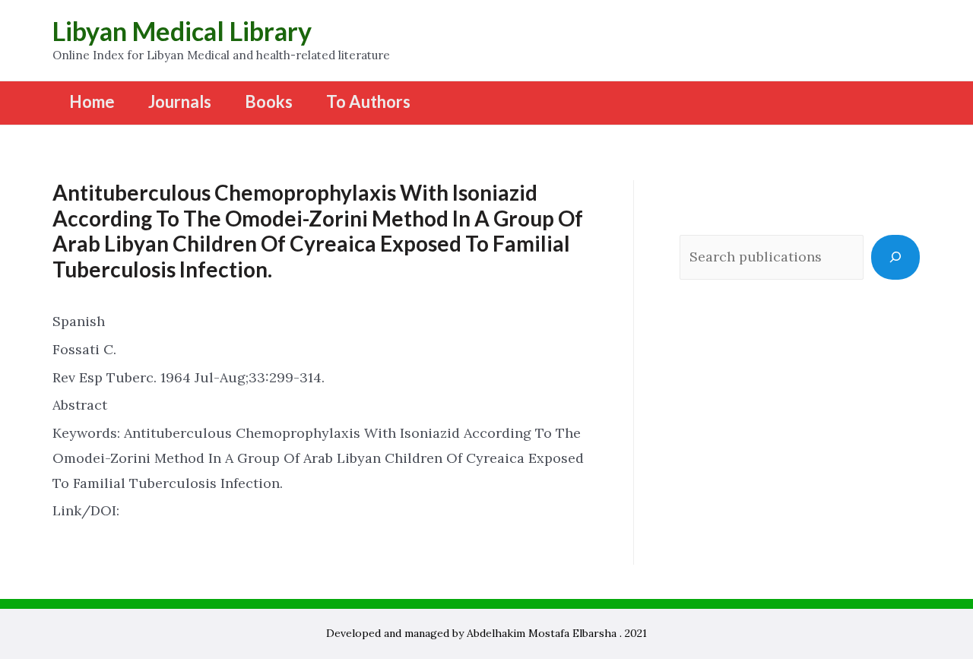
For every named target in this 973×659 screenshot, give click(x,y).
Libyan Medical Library (182, 30)
